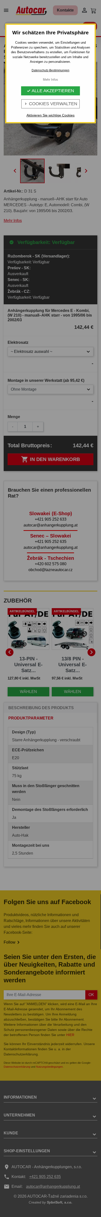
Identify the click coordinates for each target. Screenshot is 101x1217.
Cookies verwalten (50, 103)
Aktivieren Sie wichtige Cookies (50, 115)
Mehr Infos (50, 79)
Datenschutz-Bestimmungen (50, 70)
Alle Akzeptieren (50, 90)
